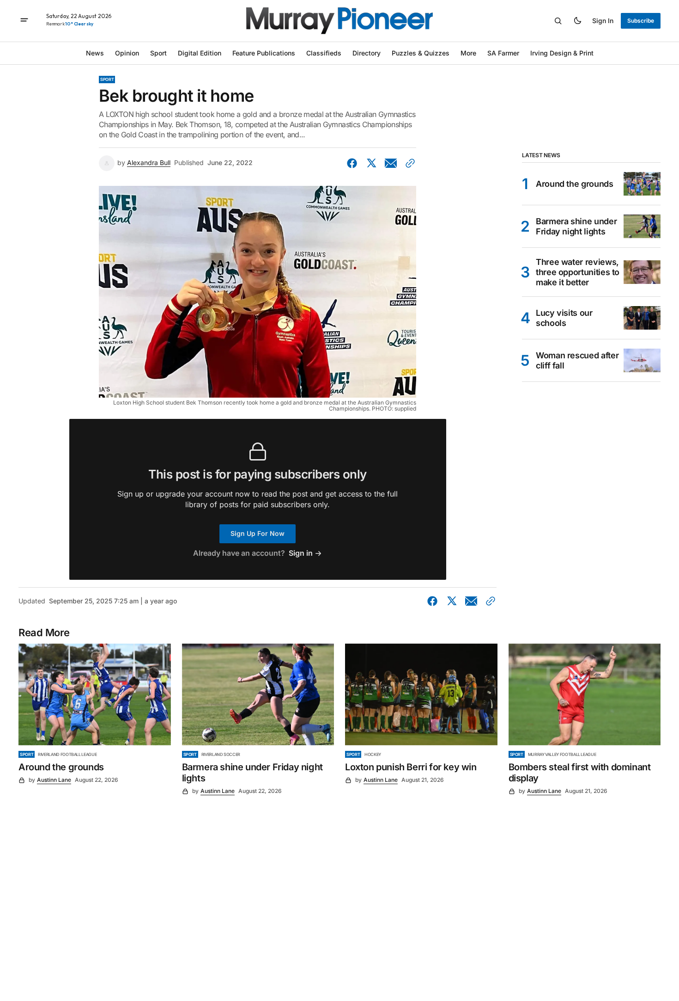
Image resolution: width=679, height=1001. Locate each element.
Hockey (372, 754)
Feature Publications (263, 53)
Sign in (602, 21)
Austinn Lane (54, 779)
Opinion (127, 53)
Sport (158, 53)
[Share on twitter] (371, 163)
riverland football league (67, 754)
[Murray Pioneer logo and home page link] (339, 21)
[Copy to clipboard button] (408, 163)
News (95, 53)
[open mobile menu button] (24, 20)
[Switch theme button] (577, 20)
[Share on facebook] (354, 163)
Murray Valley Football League (562, 754)
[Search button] (558, 20)
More (468, 53)
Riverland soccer (220, 754)
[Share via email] (390, 163)
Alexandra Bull (148, 162)
